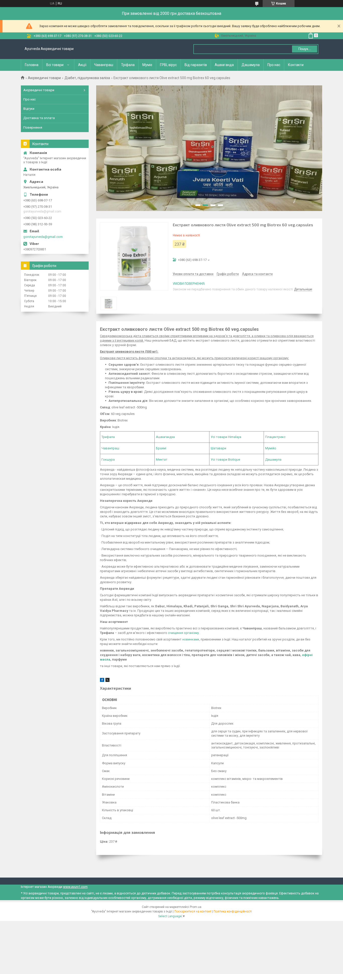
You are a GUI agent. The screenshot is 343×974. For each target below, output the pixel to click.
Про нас (273, 65)
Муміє (147, 65)
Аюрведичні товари (44, 78)
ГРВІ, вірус (168, 65)
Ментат (161, 459)
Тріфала (128, 65)
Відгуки (28, 109)
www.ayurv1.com (75, 887)
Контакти (296, 65)
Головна (31, 65)
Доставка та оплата (39, 118)
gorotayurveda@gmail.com (43, 237)
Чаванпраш (103, 65)
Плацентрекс (275, 437)
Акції (82, 65)
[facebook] (102, 681)
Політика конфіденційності (232, 911)
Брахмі (161, 448)
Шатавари (218, 448)
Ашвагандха (165, 437)
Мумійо (270, 448)
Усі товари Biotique (225, 459)
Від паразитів (196, 65)
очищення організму (183, 633)
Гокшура (108, 459)
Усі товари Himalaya (226, 437)
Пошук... (304, 49)
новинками (190, 639)
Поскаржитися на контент (192, 911)
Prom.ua (195, 907)
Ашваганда (224, 65)
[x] (107, 681)
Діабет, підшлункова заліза (87, 78)
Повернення (32, 127)
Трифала (108, 437)
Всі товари (55, 65)
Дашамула (251, 65)
